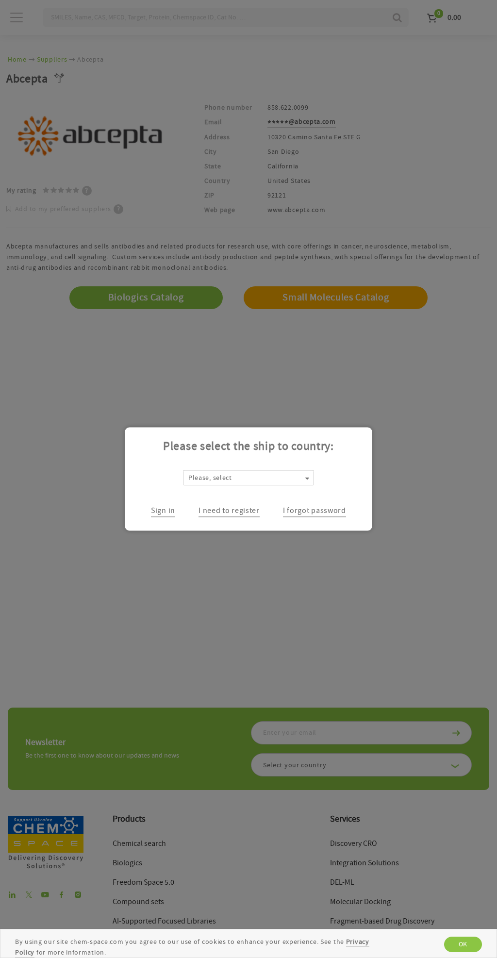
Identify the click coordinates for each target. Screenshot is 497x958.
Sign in (163, 510)
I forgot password (314, 510)
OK (463, 944)
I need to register (229, 510)
